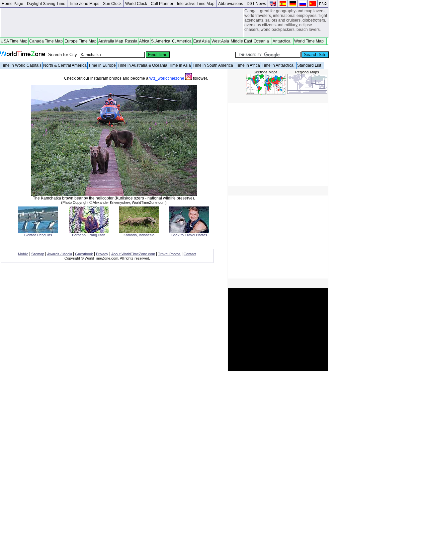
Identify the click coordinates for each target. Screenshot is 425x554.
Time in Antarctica (279, 65)
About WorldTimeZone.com (133, 254)
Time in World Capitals (21, 65)
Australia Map (110, 41)
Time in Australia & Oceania (142, 65)
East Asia (201, 41)
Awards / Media (59, 254)
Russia (131, 41)
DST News (256, 3)
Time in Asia (180, 65)
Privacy (102, 254)
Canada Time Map (46, 41)
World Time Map (310, 41)
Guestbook (84, 254)
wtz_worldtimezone (167, 78)
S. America (160, 41)
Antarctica (283, 41)
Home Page (12, 3)
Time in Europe (102, 65)
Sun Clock (112, 3)
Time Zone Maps (84, 3)
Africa (144, 41)
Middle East (241, 41)
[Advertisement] (122, 23)
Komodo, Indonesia (139, 235)
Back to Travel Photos (189, 235)
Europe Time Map (80, 41)
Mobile (23, 254)
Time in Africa (248, 65)
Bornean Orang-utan (88, 235)
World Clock (136, 3)
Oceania (262, 41)
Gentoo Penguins (38, 235)
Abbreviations (230, 3)
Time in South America (213, 65)
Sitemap (37, 254)
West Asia (220, 41)
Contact (190, 254)
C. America (182, 41)
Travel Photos (169, 254)
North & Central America (65, 65)
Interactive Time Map (195, 3)
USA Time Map (14, 41)
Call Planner (162, 3)
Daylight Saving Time (46, 3)
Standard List (310, 65)
